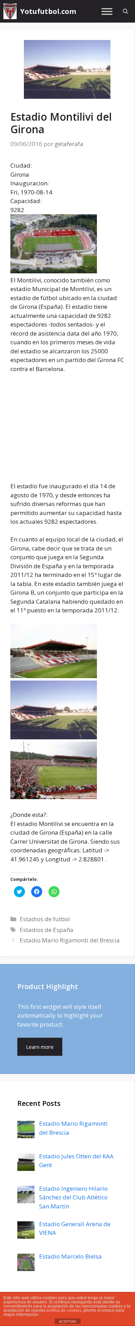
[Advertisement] (68, 431)
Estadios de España (46, 930)
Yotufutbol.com (48, 11)
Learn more (40, 1046)
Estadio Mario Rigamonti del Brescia (70, 940)
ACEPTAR (67, 1321)
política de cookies (63, 1310)
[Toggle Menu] (106, 11)
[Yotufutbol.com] (10, 11)
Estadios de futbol (45, 919)
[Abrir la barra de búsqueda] (125, 11)
